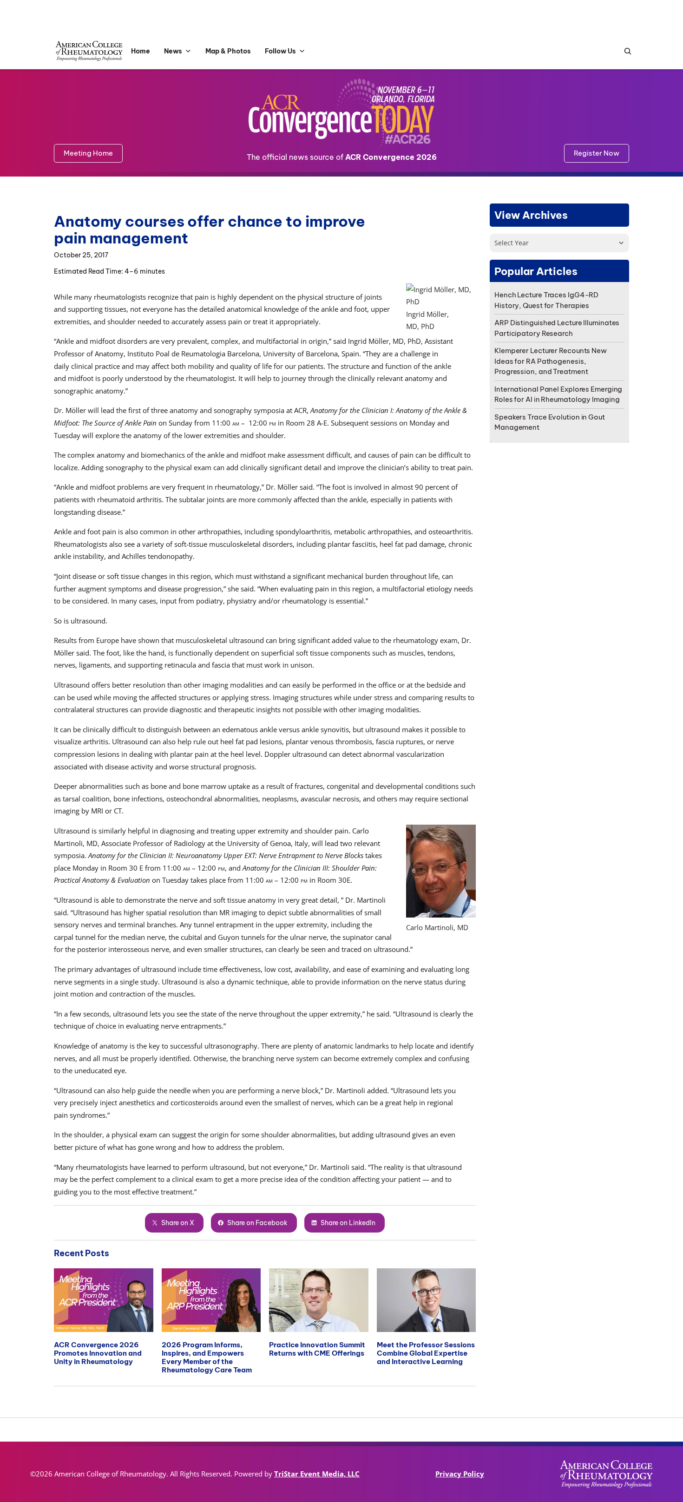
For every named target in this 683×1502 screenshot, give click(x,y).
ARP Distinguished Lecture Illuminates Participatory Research (556, 328)
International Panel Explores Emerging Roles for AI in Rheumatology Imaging (558, 394)
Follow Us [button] (280, 51)
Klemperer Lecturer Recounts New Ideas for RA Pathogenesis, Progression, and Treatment (550, 361)
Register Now (596, 153)
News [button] (173, 51)
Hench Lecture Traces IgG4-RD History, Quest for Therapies (546, 300)
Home (140, 51)
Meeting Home (88, 153)
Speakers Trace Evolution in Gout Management (549, 422)
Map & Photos (228, 51)
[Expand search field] (625, 51)
